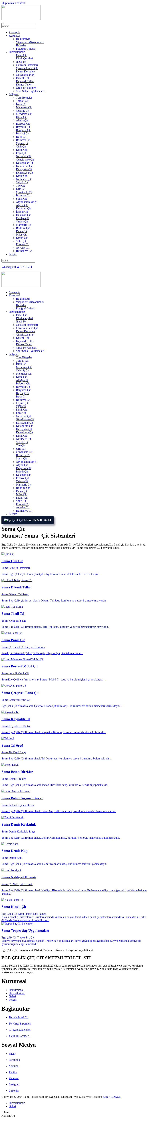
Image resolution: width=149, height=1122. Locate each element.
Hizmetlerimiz (17, 51)
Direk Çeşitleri (24, 58)
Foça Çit (21, 153)
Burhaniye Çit (24, 250)
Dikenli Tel (22, 78)
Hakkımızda (23, 38)
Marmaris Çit (23, 224)
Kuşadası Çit (23, 208)
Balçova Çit (23, 123)
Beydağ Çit (22, 133)
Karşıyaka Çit (24, 169)
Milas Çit (21, 234)
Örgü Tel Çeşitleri (26, 87)
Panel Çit (21, 55)
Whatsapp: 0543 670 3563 (16, 266)
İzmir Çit (21, 104)
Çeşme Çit (22, 143)
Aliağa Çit (22, 120)
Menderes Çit (23, 113)
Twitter (13, 1072)
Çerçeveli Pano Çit (27, 68)
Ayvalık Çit (22, 247)
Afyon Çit (22, 205)
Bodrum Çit (23, 228)
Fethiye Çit (22, 218)
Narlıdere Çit (23, 179)
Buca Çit (21, 136)
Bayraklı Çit (23, 126)
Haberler (21, 45)
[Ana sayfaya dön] (21, 19)
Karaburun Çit (24, 166)
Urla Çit (20, 188)
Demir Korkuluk (25, 71)
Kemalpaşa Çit (24, 172)
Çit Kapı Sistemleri (27, 64)
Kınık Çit (21, 175)
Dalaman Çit (23, 215)
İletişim (13, 254)
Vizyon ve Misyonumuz (30, 42)
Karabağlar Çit (24, 162)
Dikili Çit (21, 149)
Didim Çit (21, 237)
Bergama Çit (23, 130)
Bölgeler (14, 94)
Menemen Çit (24, 107)
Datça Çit (21, 231)
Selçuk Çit (22, 182)
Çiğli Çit (21, 146)
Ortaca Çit (22, 221)
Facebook (14, 1059)
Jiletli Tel (21, 61)
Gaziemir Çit (23, 156)
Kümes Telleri (24, 84)
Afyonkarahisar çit (26, 201)
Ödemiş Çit (22, 110)
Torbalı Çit (22, 100)
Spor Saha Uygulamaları (30, 91)
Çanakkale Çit (24, 192)
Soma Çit (21, 198)
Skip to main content (13, 3)
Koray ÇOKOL (112, 1096)
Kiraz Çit (21, 117)
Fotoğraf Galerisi (25, 48)
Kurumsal (14, 35)
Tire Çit (20, 185)
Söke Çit (21, 241)
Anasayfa (14, 32)
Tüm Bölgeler (24, 97)
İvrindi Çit (22, 211)
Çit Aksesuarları (25, 74)
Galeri (12, 996)
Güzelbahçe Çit (25, 159)
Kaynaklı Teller (25, 81)
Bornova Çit (23, 139)
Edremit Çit (22, 244)
